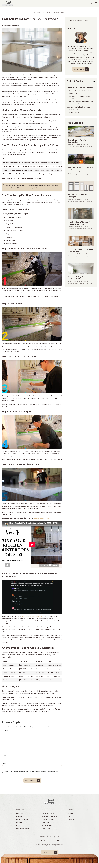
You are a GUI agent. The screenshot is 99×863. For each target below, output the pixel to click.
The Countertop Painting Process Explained (80, 97)
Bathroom (19, 813)
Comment (6, 730)
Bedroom (19, 816)
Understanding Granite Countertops (81, 88)
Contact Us (71, 819)
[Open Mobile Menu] (96, 3)
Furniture (19, 822)
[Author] (81, 37)
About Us (71, 813)
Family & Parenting (22, 819)
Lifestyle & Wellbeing (48, 819)
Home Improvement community (32, 616)
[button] (94, 81)
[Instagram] (51, 837)
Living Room (46, 822)
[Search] (92, 3)
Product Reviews (47, 825)
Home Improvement (17, 25)
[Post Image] (81, 131)
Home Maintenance (48, 813)
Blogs (69, 816)
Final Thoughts (74, 112)
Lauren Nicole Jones (41, 518)
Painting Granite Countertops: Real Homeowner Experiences (81, 103)
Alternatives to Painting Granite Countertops (79, 108)
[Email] (48, 837)
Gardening (19, 825)
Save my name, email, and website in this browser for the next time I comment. (31, 771)
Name (4, 755)
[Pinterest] (55, 837)
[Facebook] (59, 837)
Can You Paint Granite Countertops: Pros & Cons (81, 92)
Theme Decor (46, 828)
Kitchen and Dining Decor (50, 816)
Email (4, 763)
